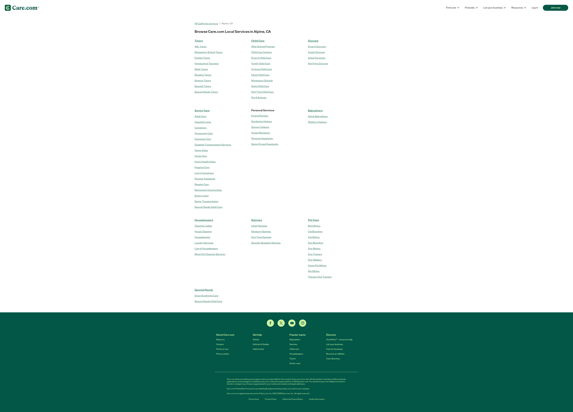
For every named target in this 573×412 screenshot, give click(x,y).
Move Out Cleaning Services (210, 254)
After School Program (263, 46)
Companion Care (204, 133)
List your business (334, 344)
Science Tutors (203, 80)
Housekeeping (202, 237)
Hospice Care (202, 167)
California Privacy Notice (292, 399)
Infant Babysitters (318, 116)
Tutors (199, 41)
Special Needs (204, 290)
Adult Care (200, 116)
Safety (256, 339)
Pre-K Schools (258, 97)
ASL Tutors (201, 46)
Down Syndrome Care (206, 295)
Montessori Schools (262, 80)
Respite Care (202, 184)
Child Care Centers (261, 52)
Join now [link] (555, 7)
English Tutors (202, 58)
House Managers (260, 132)
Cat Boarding (315, 231)
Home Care (201, 156)
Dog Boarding (315, 243)
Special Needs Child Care (208, 301)
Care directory (333, 358)
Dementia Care (203, 139)
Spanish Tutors (203, 86)
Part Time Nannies (261, 237)
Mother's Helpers (317, 122)
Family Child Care (260, 63)
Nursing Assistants (205, 178)
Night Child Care (260, 86)
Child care (294, 349)
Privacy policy (222, 354)
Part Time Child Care (262, 92)
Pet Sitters (313, 271)
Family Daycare (316, 52)
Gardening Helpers (261, 121)
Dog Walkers (315, 260)
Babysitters (315, 110)
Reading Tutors (203, 75)
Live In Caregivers (204, 173)
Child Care (258, 41)
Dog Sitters (314, 248)
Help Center (258, 349)
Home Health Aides (205, 161)
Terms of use (222, 349)
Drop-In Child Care (261, 58)
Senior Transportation (206, 201)
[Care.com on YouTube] (291, 323)
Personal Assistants (262, 138)
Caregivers (201, 127)
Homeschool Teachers (207, 63)
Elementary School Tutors (208, 52)
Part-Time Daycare (318, 63)
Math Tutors (201, 69)
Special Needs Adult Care (208, 207)
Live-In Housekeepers (206, 248)
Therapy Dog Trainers (320, 277)
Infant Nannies (259, 225)
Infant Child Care (260, 75)
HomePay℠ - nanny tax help (339, 339)
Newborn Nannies (261, 231)
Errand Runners (259, 115)
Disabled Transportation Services (213, 144)
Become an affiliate (335, 354)
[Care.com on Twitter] (281, 323)
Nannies (256, 220)
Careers (220, 344)
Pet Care (313, 220)
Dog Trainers (315, 254)
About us (220, 339)
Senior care (294, 363)
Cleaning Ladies (203, 225)
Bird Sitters (314, 225)
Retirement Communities (208, 190)
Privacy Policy (271, 399)
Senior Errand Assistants (264, 144)
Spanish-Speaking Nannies (266, 243)
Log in (535, 7)
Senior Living (202, 195)
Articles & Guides (261, 344)
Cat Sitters (314, 237)
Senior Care (202, 110)
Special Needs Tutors (206, 92)
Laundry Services (204, 243)
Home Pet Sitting (317, 265)
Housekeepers (204, 220)
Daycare (313, 41)
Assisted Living (203, 122)
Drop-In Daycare (317, 46)
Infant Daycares (316, 58)
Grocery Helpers (260, 127)
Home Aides (201, 150)
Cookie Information (317, 399)
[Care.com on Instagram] (302, 323)
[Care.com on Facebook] (270, 323)
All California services (206, 23)
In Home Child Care (261, 69)
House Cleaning (203, 231)
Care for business (334, 349)
